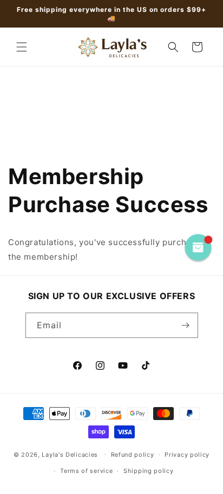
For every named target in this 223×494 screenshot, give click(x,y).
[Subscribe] (186, 325)
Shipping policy (148, 471)
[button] (22, 47)
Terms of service (86, 471)
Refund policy (132, 454)
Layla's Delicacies (70, 454)
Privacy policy (187, 454)
